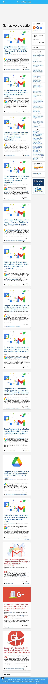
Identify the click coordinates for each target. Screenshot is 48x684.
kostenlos (35, 151)
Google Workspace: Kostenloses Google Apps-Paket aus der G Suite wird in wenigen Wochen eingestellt (16, 391)
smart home (38, 155)
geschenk (36, 137)
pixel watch (39, 154)
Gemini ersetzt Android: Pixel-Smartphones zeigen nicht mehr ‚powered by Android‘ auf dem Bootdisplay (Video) (38, 109)
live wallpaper (39, 153)
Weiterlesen (25, 67)
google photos (39, 146)
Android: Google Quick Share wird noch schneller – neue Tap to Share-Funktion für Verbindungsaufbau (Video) (38, 116)
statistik (36, 157)
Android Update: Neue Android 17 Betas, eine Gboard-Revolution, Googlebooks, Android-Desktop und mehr (37, 79)
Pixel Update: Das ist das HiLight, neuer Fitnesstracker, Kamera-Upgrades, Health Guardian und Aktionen (38, 64)
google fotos (40, 144)
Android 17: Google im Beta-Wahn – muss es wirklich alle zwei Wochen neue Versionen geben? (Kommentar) (38, 57)
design (40, 134)
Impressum (35, 173)
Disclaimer (40, 174)
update (35, 158)
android (35, 133)
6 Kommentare (26, 241)
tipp (42, 157)
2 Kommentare (26, 155)
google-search (37, 140)
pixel (34, 154)
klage (17, 367)
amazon (37, 131)
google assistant (36, 142)
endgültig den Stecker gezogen (15, 616)
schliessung (18, 69)
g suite (7, 69)
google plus (10, 627)
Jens (14, 54)
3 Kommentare (26, 367)
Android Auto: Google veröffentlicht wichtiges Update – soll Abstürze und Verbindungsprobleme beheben (38, 86)
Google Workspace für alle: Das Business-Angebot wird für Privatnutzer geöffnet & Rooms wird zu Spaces (16, 431)
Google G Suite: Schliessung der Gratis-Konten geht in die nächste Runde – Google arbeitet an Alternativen (16, 308)
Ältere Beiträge (7, 674)
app (34, 134)
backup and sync (9, 494)
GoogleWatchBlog (24, 2)
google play (35, 147)
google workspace (11, 69)
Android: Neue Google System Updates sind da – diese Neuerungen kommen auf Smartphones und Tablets (38, 101)
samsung (42, 154)
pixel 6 (36, 154)
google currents (11, 668)
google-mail (18, 240)
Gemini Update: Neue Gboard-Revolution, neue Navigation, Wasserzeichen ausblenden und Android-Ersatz (38, 72)
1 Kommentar (26, 111)
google (40, 137)
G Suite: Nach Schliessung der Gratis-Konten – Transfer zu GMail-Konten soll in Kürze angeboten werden (17, 222)
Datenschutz (35, 174)
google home (34, 146)
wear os (38, 158)
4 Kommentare (26, 69)
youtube (35, 159)
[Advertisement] (24, 13)
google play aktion (37, 148)
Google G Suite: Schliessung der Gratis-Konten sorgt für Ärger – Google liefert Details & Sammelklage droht (16, 349)
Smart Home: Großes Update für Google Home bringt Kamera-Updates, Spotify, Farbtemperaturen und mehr (38, 94)
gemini (39, 135)
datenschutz (37, 134)
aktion (34, 131)
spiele (42, 155)
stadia (34, 157)
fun (37, 135)
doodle (34, 135)
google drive (17, 494)
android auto (41, 133)
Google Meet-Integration (21, 575)
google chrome (37, 143)
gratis (34, 150)
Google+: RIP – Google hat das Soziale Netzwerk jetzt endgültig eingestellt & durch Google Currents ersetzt (17, 650)
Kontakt (39, 173)
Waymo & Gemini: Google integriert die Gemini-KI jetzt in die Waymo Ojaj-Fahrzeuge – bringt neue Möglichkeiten (38, 124)
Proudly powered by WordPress (40, 683)
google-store (39, 141)
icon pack (38, 150)
